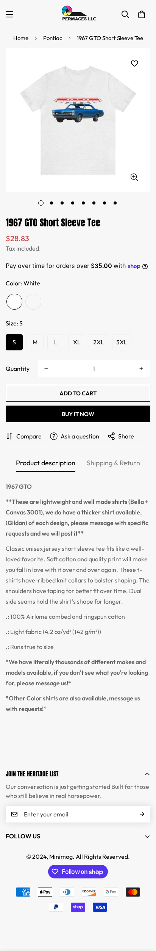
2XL (98, 342)
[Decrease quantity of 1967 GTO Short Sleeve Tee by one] (46, 368)
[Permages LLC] (78, 14)
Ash (33, 301)
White (14, 301)
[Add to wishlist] (134, 63)
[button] (141, 14)
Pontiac (52, 38)
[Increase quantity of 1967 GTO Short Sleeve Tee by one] (141, 368)
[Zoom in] (134, 177)
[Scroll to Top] (142, 910)
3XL (121, 342)
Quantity (18, 368)
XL (77, 342)
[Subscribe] (142, 814)
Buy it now (78, 414)
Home (20, 38)
